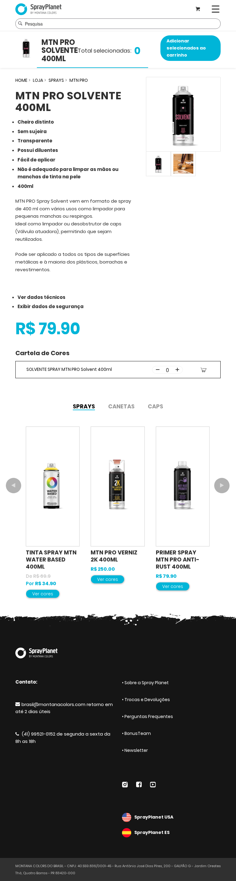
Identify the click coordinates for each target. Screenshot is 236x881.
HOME (21, 80)
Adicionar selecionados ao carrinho (186, 48)
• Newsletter (135, 750)
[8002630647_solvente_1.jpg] (183, 163)
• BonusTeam (136, 733)
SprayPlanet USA (153, 817)
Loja (38, 80)
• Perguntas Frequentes (147, 716)
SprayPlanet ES (152, 832)
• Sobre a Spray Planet (145, 683)
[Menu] (215, 9)
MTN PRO (78, 80)
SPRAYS (56, 80)
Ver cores (42, 594)
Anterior (13, 485)
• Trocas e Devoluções (146, 699)
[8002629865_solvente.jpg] (183, 114)
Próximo (222, 485)
